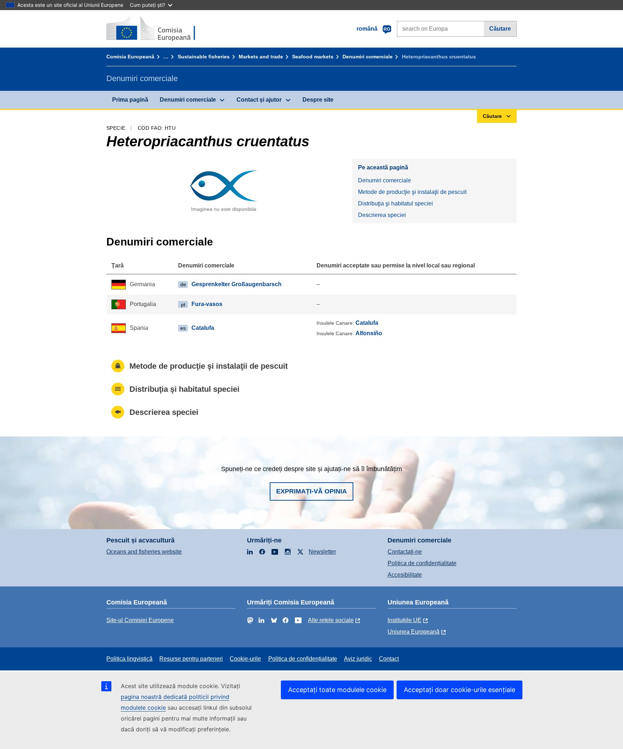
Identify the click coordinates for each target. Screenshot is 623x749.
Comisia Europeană (130, 56)
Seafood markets (312, 56)
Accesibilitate (405, 575)
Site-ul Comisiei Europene (140, 620)
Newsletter (322, 552)
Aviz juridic (358, 659)
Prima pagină (130, 100)
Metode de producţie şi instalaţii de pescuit (412, 192)
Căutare (500, 29)
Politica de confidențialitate (422, 563)
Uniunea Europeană (413, 632)
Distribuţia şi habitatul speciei (395, 203)
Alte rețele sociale (331, 620)
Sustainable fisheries (204, 56)
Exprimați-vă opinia (311, 491)
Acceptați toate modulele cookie (337, 689)
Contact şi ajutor (259, 100)
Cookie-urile (245, 659)
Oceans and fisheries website (144, 552)
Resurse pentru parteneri (191, 659)
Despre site (317, 100)
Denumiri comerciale (368, 56)
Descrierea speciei (382, 215)
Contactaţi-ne (405, 552)
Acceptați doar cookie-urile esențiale (459, 689)
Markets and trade (261, 56)
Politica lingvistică (129, 659)
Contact (389, 659)
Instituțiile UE (404, 620)
